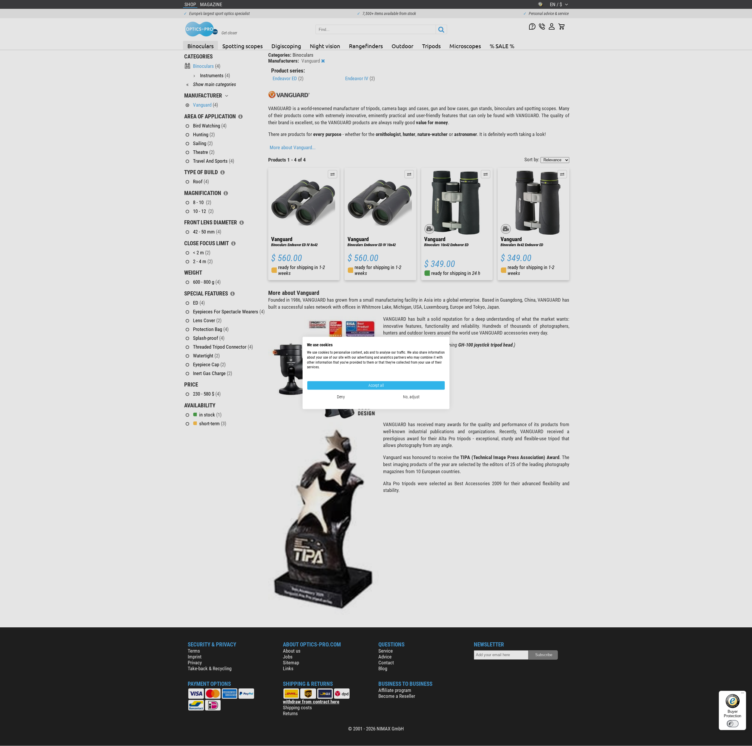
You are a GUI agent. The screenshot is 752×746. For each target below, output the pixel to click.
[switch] (732, 723)
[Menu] (742, 694)
